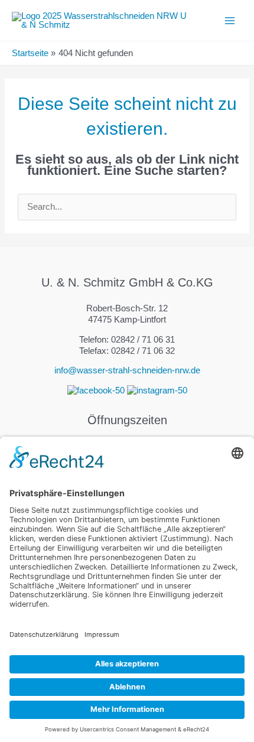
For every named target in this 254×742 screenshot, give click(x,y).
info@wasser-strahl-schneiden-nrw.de (127, 370)
